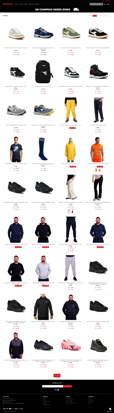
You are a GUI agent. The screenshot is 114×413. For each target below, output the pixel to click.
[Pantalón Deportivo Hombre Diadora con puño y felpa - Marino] (71, 230)
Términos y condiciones (47, 401)
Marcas (37, 4)
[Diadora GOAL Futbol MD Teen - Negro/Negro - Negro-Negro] (43, 188)
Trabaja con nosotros (46, 404)
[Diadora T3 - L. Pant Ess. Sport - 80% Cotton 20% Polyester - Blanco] (71, 188)
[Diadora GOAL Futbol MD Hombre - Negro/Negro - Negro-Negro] (16, 188)
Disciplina (31, 4)
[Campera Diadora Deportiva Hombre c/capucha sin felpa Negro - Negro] (16, 268)
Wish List (89, 402)
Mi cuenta (90, 398)
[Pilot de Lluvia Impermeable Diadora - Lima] (71, 149)
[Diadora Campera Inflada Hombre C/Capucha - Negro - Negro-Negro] (71, 307)
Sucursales (44, 402)
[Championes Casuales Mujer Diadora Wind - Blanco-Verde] (71, 72)
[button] (101, 4)
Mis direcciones (90, 401)
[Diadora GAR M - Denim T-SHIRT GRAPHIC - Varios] (16, 149)
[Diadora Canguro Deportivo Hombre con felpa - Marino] (16, 230)
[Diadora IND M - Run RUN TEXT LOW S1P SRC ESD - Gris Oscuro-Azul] (43, 110)
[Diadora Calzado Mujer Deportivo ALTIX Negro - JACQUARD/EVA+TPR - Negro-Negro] (98, 268)
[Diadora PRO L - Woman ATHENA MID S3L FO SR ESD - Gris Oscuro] (98, 72)
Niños (25, 4)
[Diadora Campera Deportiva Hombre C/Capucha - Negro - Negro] (43, 307)
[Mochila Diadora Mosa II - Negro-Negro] (43, 72)
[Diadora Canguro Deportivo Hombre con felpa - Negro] (43, 230)
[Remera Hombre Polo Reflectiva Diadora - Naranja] (98, 149)
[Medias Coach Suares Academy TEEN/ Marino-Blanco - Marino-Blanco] (43, 149)
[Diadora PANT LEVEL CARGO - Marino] (98, 110)
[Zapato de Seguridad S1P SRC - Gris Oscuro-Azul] (16, 110)
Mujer (16, 4)
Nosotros (44, 398)
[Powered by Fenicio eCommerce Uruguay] (109, 411)
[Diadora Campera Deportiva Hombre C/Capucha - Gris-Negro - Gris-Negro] (16, 345)
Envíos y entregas (69, 401)
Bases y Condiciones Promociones (71, 402)
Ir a (103, 0)
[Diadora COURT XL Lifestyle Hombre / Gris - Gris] (71, 33)
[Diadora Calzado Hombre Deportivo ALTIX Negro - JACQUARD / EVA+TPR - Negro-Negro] (16, 307)
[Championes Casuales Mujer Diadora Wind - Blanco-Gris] (16, 33)
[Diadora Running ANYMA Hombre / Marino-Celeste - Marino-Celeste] (43, 33)
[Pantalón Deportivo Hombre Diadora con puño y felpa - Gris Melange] (71, 268)
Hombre (21, 4)
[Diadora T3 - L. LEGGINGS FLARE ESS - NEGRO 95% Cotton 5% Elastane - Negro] (98, 188)
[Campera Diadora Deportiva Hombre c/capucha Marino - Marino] (98, 230)
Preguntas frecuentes (69, 398)
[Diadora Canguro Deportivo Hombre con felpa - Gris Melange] (43, 268)
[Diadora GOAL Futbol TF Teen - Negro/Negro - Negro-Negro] (98, 307)
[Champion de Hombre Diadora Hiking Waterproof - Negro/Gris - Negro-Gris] (98, 345)
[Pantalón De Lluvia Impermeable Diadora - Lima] (71, 110)
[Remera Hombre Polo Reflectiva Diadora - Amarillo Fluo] (99, 169)
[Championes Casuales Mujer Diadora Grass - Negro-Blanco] (98, 33)
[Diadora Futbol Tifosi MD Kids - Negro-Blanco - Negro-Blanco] (16, 72)
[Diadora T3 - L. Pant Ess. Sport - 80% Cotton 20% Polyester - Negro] (72, 211)
